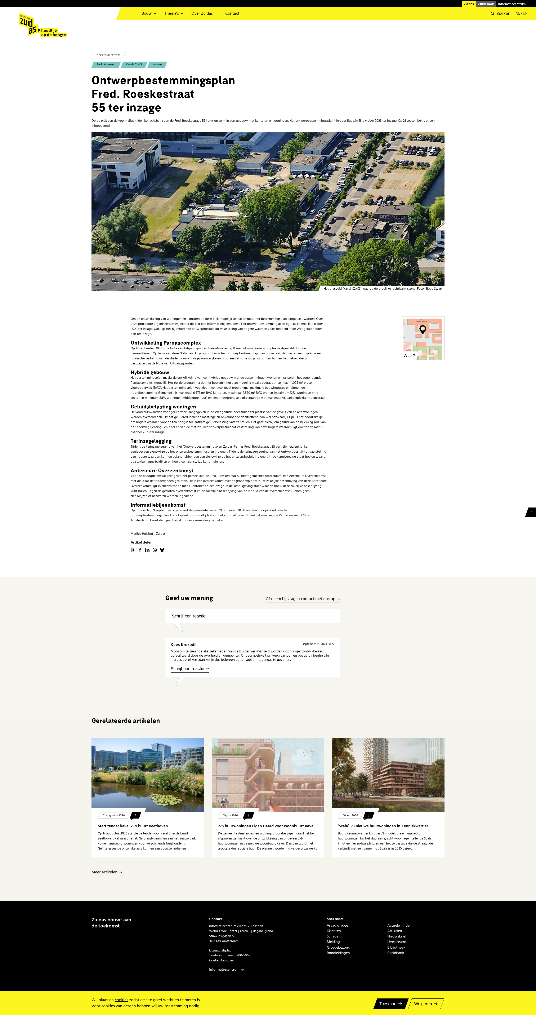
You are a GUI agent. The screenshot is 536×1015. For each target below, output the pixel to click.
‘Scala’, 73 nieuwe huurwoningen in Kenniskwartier (383, 826)
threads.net (133, 550)
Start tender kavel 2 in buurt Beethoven (133, 826)
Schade (332, 936)
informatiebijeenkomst (223, 324)
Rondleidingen (338, 953)
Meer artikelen (104, 872)
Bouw (147, 13)
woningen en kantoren (183, 318)
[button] (500, 13)
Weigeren (423, 1003)
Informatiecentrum (512, 4)
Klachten (334, 931)
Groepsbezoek (338, 947)
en (525, 13)
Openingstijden (220, 950)
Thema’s (171, 13)
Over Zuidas (202, 13)
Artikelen (394, 931)
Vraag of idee (337, 925)
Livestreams (396, 941)
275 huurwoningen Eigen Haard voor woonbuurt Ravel (266, 826)
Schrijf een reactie (188, 616)
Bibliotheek (396, 947)
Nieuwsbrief (396, 936)
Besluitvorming (106, 64)
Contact (232, 13)
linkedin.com (147, 550)
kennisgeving (286, 456)
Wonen (157, 64)
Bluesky (162, 550)
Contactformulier (221, 960)
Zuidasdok (486, 4)
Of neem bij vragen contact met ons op (300, 599)
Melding (333, 941)
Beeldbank (395, 953)
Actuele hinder (399, 925)
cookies (121, 1000)
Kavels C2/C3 (134, 64)
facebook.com (140, 550)
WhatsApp (155, 550)
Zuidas (469, 4)
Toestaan (387, 1003)
